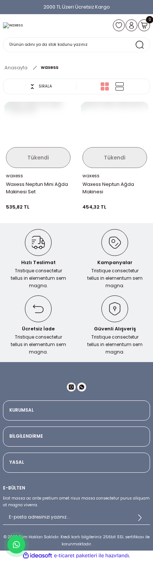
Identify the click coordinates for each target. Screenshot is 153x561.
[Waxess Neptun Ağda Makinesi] (115, 135)
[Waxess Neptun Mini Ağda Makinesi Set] (38, 135)
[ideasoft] (37, 555)
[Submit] (139, 517)
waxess (49, 67)
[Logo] (13, 25)
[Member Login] (131, 25)
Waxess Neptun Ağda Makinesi (108, 188)
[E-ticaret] (75, 555)
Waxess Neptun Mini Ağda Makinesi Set (37, 188)
